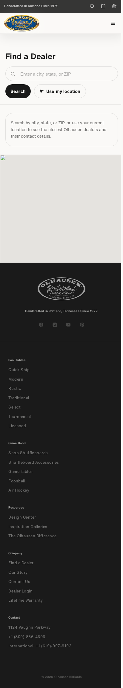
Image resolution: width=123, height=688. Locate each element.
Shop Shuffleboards (28, 453)
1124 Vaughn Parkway (29, 627)
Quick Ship (19, 370)
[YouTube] (68, 325)
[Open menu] (113, 23)
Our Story (18, 572)
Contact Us (19, 581)
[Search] (92, 6)
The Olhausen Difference (32, 536)
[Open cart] (114, 6)
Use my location (63, 91)
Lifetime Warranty (25, 600)
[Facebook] (41, 325)
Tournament (20, 417)
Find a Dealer (21, 563)
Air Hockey (18, 490)
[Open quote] (103, 6)
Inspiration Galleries (27, 527)
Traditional (18, 398)
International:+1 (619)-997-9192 (40, 646)
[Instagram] (55, 325)
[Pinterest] (82, 325)
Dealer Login (20, 591)
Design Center (22, 517)
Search (18, 91)
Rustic (14, 388)
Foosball (16, 481)
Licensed (17, 426)
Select (14, 407)
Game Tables (20, 471)
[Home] (21, 23)
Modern (15, 379)
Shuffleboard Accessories (33, 462)
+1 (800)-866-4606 (26, 637)
